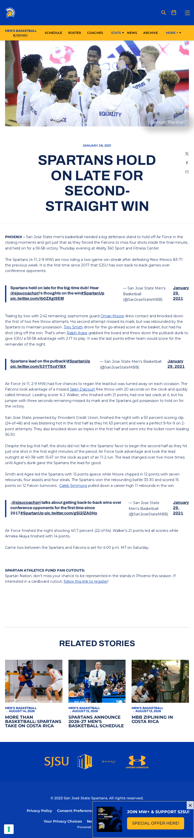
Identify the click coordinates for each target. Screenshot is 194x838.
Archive (150, 33)
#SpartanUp (92, 293)
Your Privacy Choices (63, 821)
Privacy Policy (39, 810)
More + (172, 33)
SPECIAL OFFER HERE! (158, 825)
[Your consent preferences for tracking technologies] (9, 829)
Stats (116, 33)
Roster (74, 33)
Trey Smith (73, 327)
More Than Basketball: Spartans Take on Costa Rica (33, 721)
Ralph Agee (77, 333)
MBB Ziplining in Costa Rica (152, 719)
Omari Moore (112, 316)
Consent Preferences (76, 810)
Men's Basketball (21, 708)
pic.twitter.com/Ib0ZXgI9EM (37, 298)
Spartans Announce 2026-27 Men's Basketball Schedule (96, 721)
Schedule (53, 33)
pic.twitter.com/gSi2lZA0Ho (70, 513)
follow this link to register (86, 581)
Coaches (95, 33)
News (132, 33)
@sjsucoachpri (24, 293)
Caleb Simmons (73, 485)
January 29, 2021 (181, 293)
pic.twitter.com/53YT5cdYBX (38, 366)
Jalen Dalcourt (82, 389)
